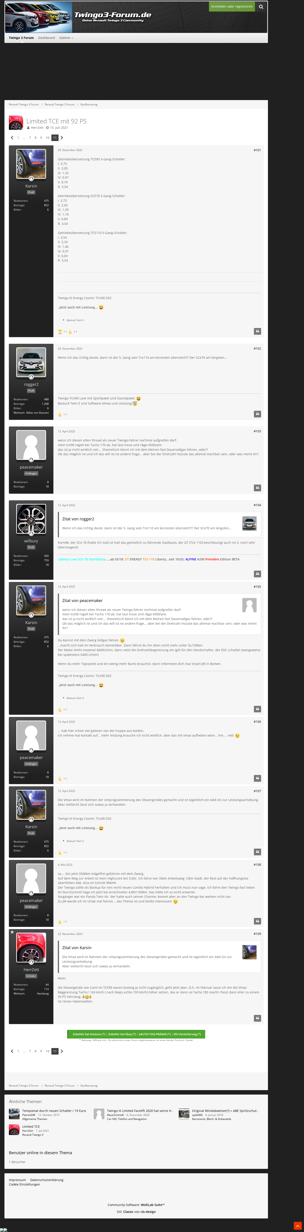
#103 (257, 431)
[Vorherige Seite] (12, 138)
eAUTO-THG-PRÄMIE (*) (155, 1034)
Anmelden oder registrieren (232, 6)
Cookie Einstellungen (24, 1184)
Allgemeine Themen (34, 1119)
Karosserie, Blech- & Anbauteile (211, 1119)
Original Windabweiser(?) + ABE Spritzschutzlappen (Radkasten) (239, 1111)
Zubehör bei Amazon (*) (89, 1034)
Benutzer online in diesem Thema (40, 1152)
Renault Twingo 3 (32, 1135)
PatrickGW (28, 1115)
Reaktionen (20, 201)
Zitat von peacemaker (82, 600)
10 (47, 137)
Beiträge (19, 205)
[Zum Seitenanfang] (298, 1226)
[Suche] (261, 7)
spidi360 (197, 1115)
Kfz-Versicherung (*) (187, 1034)
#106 (257, 721)
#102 (257, 348)
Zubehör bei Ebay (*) (122, 1034)
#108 (257, 864)
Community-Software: (136, 1205)
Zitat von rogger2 (78, 518)
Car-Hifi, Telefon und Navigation (127, 1119)
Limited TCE (31, 1126)
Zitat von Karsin (76, 947)
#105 (257, 586)
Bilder (17, 209)
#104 (257, 505)
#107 (257, 791)
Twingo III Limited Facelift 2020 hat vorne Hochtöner (145, 1111)
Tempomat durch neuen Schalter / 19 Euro (54, 1111)
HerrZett (37, 127)
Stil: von (136, 1212)
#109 (257, 934)
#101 (257, 150)
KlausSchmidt (115, 1115)
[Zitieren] (257, 331)
